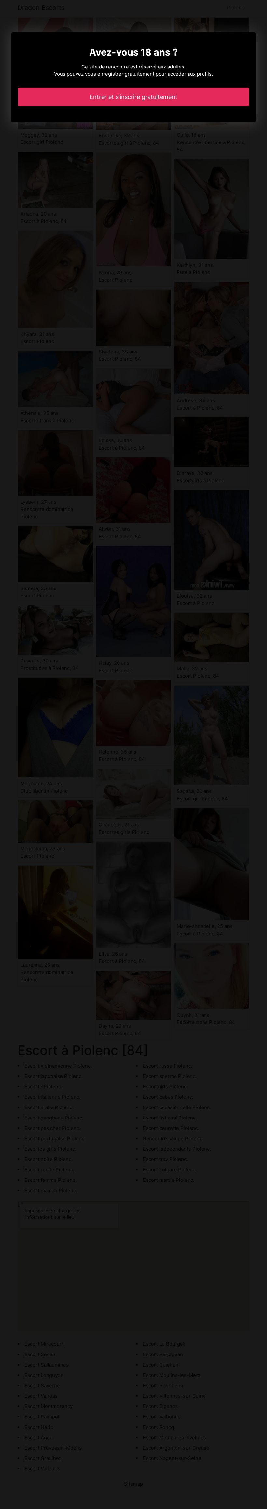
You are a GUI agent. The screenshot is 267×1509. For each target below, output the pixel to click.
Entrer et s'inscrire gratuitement (133, 96)
